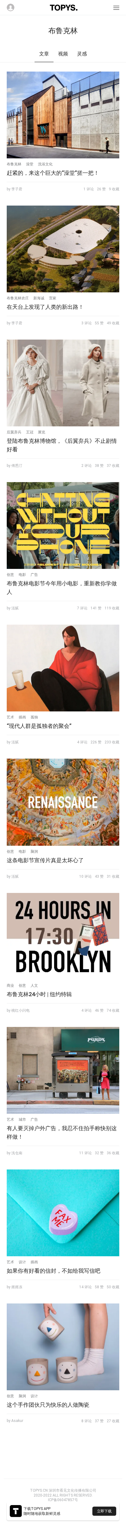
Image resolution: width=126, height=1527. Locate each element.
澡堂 (29, 164)
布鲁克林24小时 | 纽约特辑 (39, 994)
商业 (10, 985)
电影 (22, 575)
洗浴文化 (45, 164)
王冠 (29, 432)
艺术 (10, 717)
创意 (10, 575)
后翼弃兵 (14, 432)
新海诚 (38, 298)
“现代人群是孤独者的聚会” (39, 726)
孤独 (34, 717)
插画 (22, 717)
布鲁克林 (14, 164)
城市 (22, 1119)
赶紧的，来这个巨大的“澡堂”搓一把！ (53, 173)
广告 (34, 575)
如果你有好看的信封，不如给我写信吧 (53, 1271)
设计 (22, 1262)
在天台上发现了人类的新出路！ (45, 307)
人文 (34, 985)
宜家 (52, 298)
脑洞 (34, 851)
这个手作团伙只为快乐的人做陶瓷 (48, 1405)
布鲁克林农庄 (18, 298)
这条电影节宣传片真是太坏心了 (45, 860)
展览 (41, 432)
